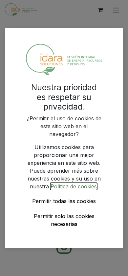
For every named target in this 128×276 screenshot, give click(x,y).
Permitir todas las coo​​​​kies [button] (64, 201)
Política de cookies (74, 186)
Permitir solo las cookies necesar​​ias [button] (64, 220)
